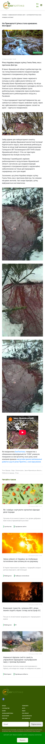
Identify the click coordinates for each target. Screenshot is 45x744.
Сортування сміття (20, 526)
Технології (25, 705)
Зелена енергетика (7, 713)
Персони (4, 718)
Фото (23, 708)
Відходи (8, 470)
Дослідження (26, 718)
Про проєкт (25, 713)
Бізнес (4, 710)
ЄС (16, 625)
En (37, 6)
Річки (17, 473)
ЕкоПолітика (20, 452)
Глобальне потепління (22, 576)
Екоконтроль (20, 470)
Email (6, 724)
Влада (4, 705)
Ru (37, 4)
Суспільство (6, 708)
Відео (23, 710)
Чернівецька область (21, 674)
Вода (13, 470)
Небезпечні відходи (8, 473)
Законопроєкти (27, 715)
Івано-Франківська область (33, 470)
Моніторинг (5, 715)
